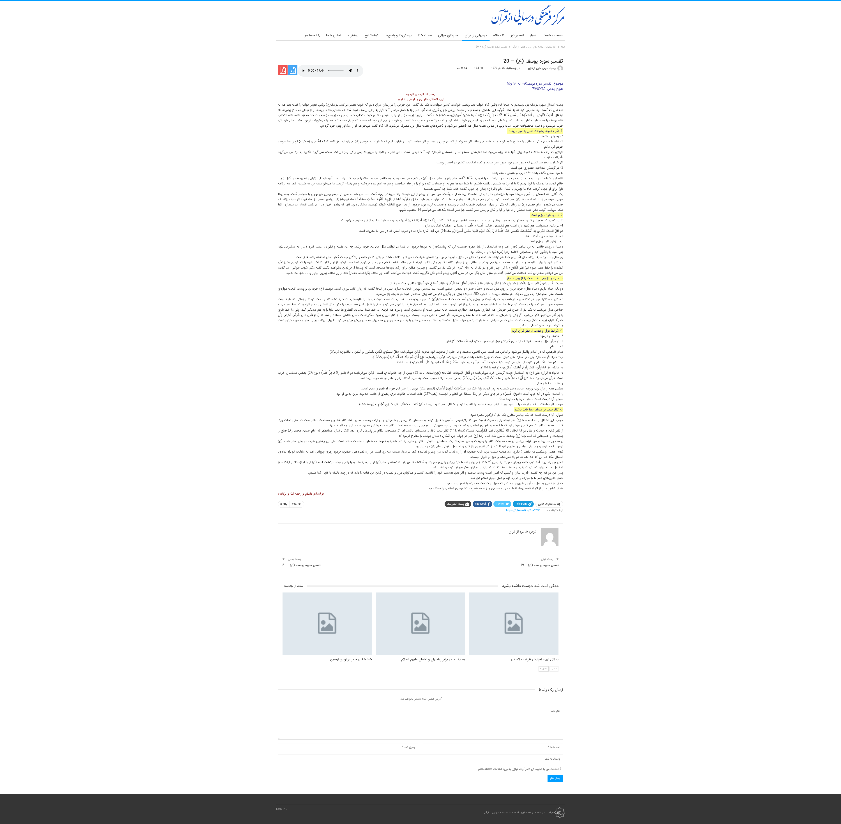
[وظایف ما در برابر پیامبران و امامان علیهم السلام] (420, 623)
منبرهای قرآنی (448, 35)
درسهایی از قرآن (476, 35)
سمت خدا (425, 35)
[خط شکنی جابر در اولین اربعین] (327, 623)
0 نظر (460, 68)
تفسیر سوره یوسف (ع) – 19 (539, 565)
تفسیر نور (517, 35)
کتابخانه (498, 35)
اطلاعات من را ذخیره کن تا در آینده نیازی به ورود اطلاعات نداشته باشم (518, 769)
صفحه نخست (552, 35)
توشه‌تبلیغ (371, 35)
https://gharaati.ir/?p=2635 (523, 510)
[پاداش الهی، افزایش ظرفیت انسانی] (513, 623)
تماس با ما (333, 35)
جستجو (309, 35)
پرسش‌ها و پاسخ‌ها (398, 35)
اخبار (533, 35)
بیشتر (354, 35)
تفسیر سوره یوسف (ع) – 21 (301, 565)
